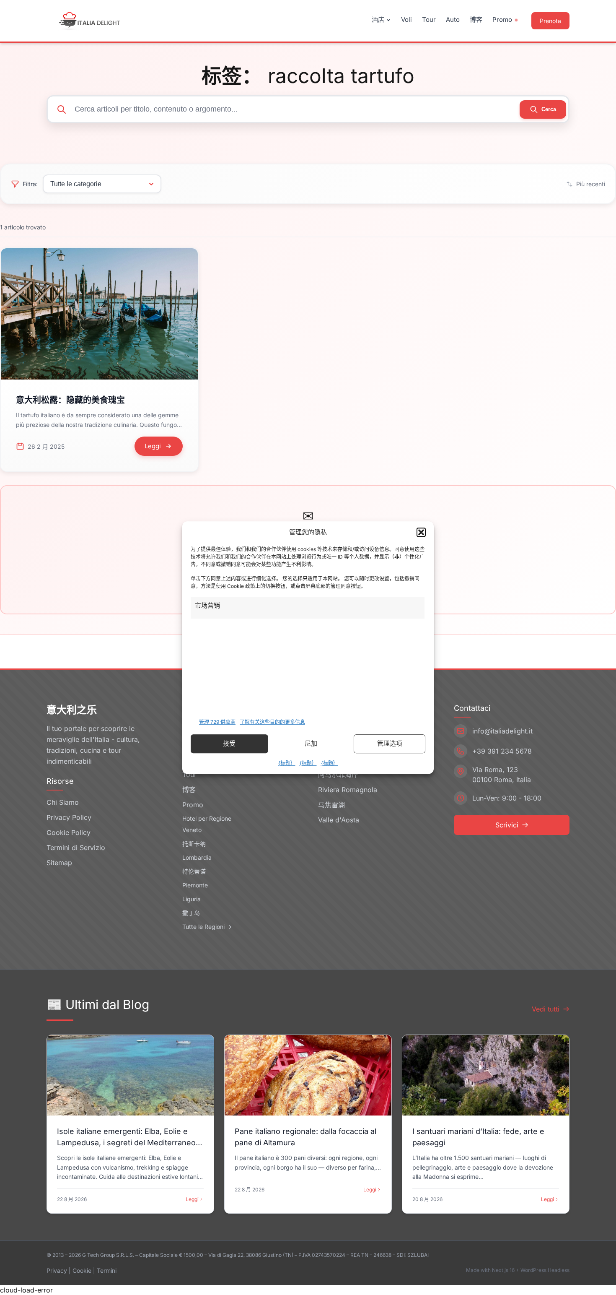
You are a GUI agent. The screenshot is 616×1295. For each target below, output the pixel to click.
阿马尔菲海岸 (338, 774)
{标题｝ (286, 763)
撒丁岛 (191, 912)
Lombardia (197, 857)
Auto (453, 19)
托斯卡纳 (194, 843)
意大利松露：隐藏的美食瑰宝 (70, 400)
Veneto (192, 829)
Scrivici (506, 825)
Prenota (550, 20)
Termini (106, 1270)
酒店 (378, 19)
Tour (429, 19)
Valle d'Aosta (338, 820)
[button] (421, 532)
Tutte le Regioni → (207, 926)
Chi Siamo (63, 802)
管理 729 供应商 (217, 722)
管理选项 (389, 743)
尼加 (311, 743)
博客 (476, 19)
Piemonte (195, 885)
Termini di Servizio (76, 847)
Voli (406, 19)
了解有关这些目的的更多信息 (272, 722)
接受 (229, 743)
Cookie (81, 1270)
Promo (502, 19)
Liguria (191, 898)
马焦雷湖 (331, 805)
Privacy (57, 1270)
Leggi (192, 1199)
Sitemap (59, 862)
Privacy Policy (69, 817)
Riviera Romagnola (347, 789)
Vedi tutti (545, 1009)
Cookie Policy (69, 832)
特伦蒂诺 (194, 871)
